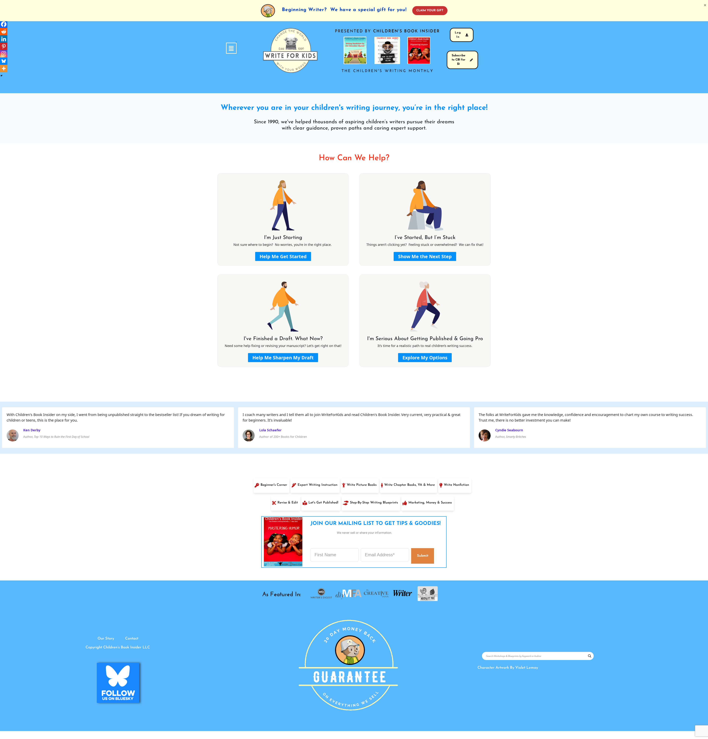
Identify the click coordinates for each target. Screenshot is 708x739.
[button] (236, 48)
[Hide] (1, 75)
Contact (131, 638)
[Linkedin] (3, 39)
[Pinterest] (3, 46)
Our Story (106, 638)
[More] (3, 68)
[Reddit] (3, 31)
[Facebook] (3, 24)
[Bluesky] (3, 61)
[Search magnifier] (589, 656)
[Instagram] (3, 53)
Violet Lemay (526, 668)
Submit (422, 555)
